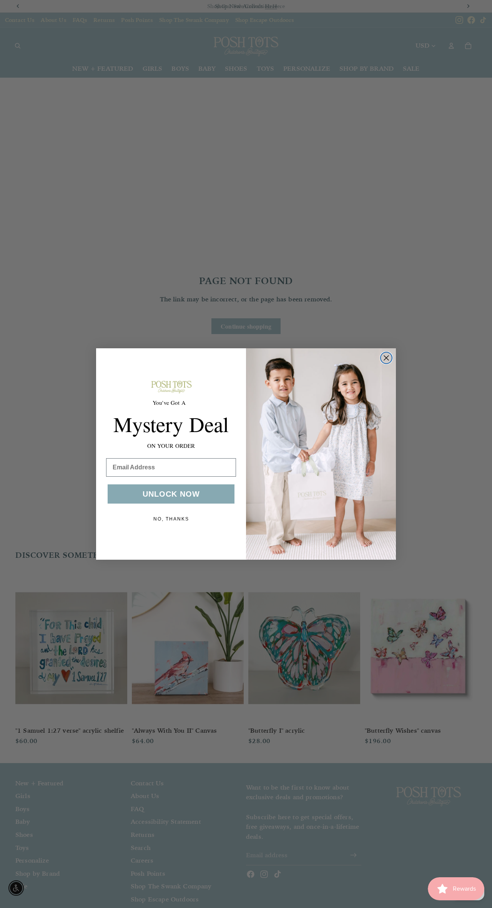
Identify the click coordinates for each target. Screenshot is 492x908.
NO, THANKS (171, 519)
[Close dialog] (386, 358)
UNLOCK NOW (171, 494)
